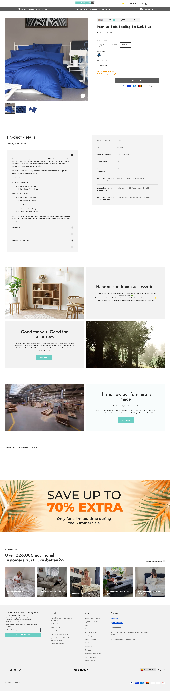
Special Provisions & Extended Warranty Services (60, 639)
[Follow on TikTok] (20, 670)
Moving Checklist (90, 639)
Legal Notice (55, 631)
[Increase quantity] (111, 80)
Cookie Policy (55, 624)
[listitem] (23, 613)
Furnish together (90, 636)
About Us (88, 625)
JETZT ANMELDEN (23, 634)
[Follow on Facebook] (6, 670)
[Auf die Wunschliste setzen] (162, 80)
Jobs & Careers (90, 660)
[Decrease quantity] (100, 80)
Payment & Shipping (91, 622)
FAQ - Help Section (91, 632)
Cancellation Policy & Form (59, 634)
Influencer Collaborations (93, 653)
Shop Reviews (89, 643)
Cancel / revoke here (58, 643)
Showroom (88, 629)
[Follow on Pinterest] (15, 670)
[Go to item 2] (21, 110)
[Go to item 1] (10, 108)
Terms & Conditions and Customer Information (62, 619)
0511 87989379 (117, 623)
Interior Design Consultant (93, 618)
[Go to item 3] (32, 110)
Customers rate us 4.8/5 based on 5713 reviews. (21, 448)
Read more (44, 357)
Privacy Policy (55, 627)
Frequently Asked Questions (16, 144)
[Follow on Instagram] (10, 670)
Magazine (88, 650)
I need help (114, 618)
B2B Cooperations (90, 657)
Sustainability (89, 646)
